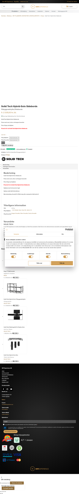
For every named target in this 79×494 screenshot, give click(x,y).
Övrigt (42, 16)
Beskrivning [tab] (6, 164)
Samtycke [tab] (16, 234)
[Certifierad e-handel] (19, 448)
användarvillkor (20, 428)
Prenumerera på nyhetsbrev (10, 431)
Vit (31, 210)
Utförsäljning (23, 11)
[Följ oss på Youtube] (11, 389)
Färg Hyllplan (4, 137)
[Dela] (3, 491)
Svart (20, 210)
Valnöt (28, 210)
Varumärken (32, 11)
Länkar (4, 380)
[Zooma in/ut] (0, 491)
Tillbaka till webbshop (17, 483)
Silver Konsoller (24, 213)
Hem (3, 371)
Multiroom (5, 378)
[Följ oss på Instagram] (7, 389)
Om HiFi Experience (7, 1)
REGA (5, 275)
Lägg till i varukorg (7, 145)
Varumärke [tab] (6, 168)
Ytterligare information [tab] (9, 166)
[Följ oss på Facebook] (3, 389)
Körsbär (16, 210)
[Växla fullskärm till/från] (2, 491)
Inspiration (40, 11)
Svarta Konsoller (32, 213)
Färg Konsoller (5, 140)
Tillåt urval (39, 263)
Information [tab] (39, 234)
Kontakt (54, 11)
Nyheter (47, 11)
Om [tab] (63, 234)
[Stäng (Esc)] (5, 491)
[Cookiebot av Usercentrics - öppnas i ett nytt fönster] (66, 230)
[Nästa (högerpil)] (2, 493)
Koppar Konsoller (15, 213)
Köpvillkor (16, 1)
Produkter (15, 11)
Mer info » (16, 277)
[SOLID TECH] (12, 159)
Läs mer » (3, 134)
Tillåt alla (62, 263)
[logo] (39, 6)
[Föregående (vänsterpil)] (0, 493)
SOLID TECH (7, 303)
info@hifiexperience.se (7, 404)
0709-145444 (5, 414)
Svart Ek (24, 210)
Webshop (9, 16)
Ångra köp (5, 382)
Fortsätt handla (8, 488)
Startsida (3, 16)
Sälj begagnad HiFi (62, 11)
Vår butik (5, 376)
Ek (13, 210)
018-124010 (5, 409)
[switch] (31, 256)
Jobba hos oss (24, 1)
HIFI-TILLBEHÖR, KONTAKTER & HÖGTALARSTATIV (26, 16)
